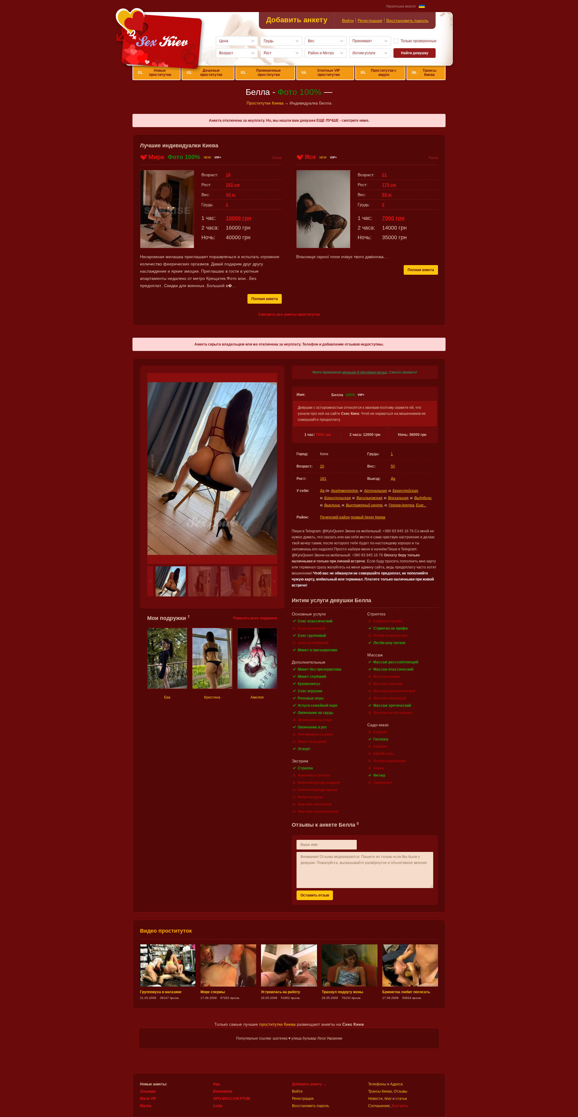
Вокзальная (398, 498)
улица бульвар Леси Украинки (316, 1038)
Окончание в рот (312, 727)
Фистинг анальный (314, 804)
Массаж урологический (394, 691)
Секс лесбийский (313, 643)
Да (393, 479)
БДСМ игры (383, 754)
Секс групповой (312, 636)
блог (388, 1099)
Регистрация (370, 20)
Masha (145, 1106)
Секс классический (315, 621)
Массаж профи (386, 676)
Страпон (305, 768)
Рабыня (380, 746)
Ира (216, 1084)
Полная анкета (264, 299)
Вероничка (222, 1091)
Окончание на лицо (315, 720)
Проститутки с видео (378, 72)
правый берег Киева (368, 517)
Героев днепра (401, 505)
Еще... (421, 505)
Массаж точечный (389, 698)
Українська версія (401, 6)
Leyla (217, 1106)
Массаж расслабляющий (395, 662)
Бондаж (380, 732)
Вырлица (332, 505)
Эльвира (148, 1091)
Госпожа (380, 739)
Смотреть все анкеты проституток (289, 314)
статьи (401, 1099)
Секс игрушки (310, 691)
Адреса (396, 1084)
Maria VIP (148, 1099)
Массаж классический (393, 669)
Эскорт (304, 749)
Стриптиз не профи (390, 628)
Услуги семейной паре (317, 705)
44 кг (231, 194)
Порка (378, 768)
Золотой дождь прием (317, 790)
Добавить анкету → (309, 1084)
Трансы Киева (424, 72)
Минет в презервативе (317, 650)
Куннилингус (309, 684)
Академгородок (344, 491)
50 (393, 466)
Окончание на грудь (315, 713)
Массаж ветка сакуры (392, 713)
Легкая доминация (389, 761)
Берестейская (405, 491)
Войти (348, 20)
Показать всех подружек (255, 618)
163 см (233, 184)
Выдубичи (422, 498)
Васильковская (369, 498)
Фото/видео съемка (315, 734)
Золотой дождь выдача (319, 783)
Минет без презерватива (319, 669)
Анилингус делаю (314, 775)
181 (323, 479)
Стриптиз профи (387, 621)
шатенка (280, 1038)
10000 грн (238, 218)
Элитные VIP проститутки (321, 72)
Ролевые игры (311, 698)
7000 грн (323, 435)
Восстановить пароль (407, 20)
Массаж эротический (392, 705)
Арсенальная (375, 491)
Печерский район (335, 517)
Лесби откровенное (390, 636)
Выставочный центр (364, 505)
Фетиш (379, 775)
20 (322, 466)
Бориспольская (337, 498)
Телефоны (377, 1084)
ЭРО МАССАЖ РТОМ (231, 1099)
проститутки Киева (277, 1024)
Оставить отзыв (314, 895)
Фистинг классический (318, 811)
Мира (156, 157)
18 (228, 174)
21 (384, 174)
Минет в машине (312, 742)
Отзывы (400, 1091)
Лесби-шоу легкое (389, 643)
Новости (375, 1099)
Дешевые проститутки (204, 72)
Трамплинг (383, 783)
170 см (389, 184)
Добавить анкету (296, 20)
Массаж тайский (387, 684)
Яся (310, 157)
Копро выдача (310, 797)
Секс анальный (311, 628)
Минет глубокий (312, 676)
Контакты (400, 1106)
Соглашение (379, 1106)
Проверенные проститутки (261, 72)
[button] (150, 581)
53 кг (387, 194)
